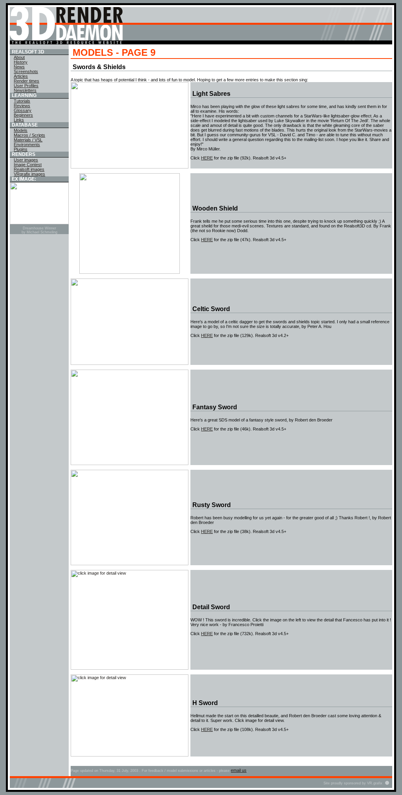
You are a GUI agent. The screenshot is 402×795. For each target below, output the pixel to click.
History (20, 62)
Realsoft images (29, 169)
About (19, 57)
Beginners (23, 115)
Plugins (20, 149)
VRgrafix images (29, 174)
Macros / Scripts (29, 135)
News (19, 66)
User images (26, 160)
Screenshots (26, 71)
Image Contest (28, 164)
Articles (21, 76)
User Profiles (26, 85)
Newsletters (25, 90)
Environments (27, 144)
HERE (207, 158)
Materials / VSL (28, 139)
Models (20, 130)
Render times (26, 81)
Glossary (22, 110)
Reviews (22, 105)
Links (19, 119)
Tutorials (22, 101)
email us (239, 770)
